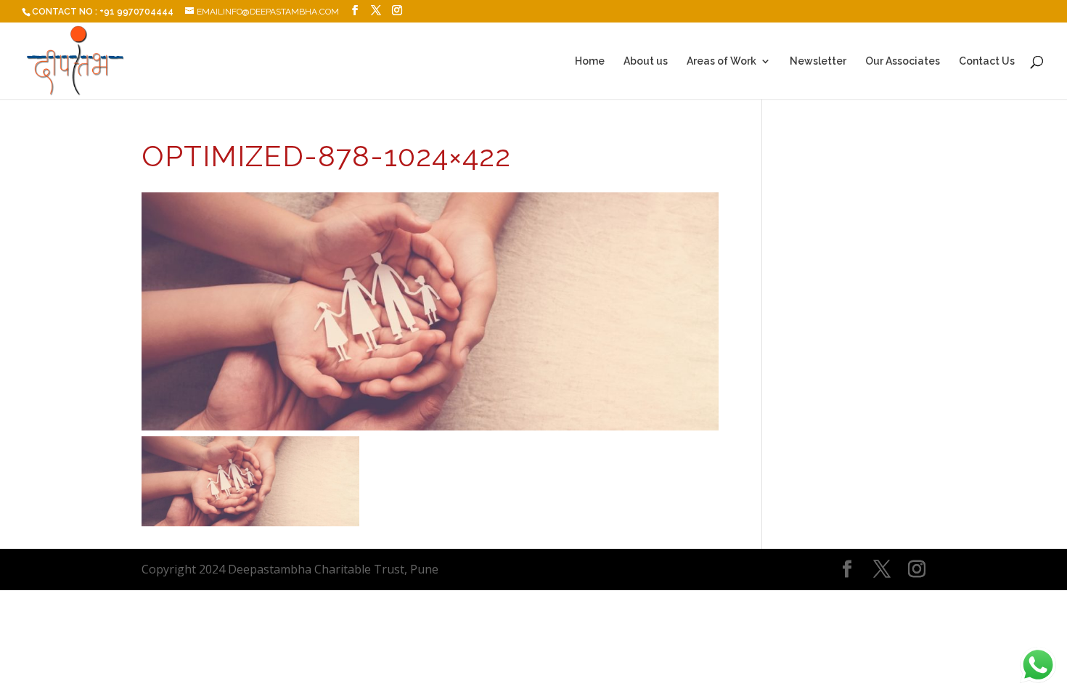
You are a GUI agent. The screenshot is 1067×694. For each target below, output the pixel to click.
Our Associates (902, 61)
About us (646, 61)
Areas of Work (721, 61)
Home (590, 61)
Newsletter (818, 61)
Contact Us (987, 61)
